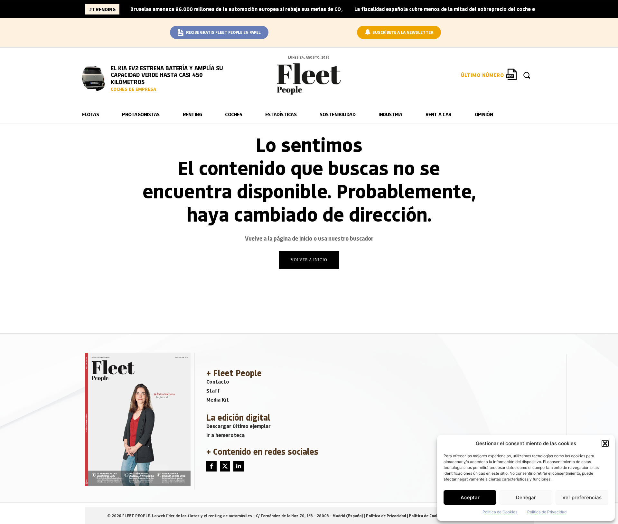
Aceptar (470, 497)
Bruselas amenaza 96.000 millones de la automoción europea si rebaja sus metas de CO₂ (236, 8)
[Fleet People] (309, 79)
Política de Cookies (499, 512)
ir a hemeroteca (225, 435)
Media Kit (217, 399)
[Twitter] (225, 466)
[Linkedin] (238, 466)
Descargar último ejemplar (238, 426)
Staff (213, 390)
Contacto (217, 381)
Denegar (526, 497)
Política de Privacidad (546, 512)
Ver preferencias (582, 497)
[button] (605, 443)
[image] (95, 77)
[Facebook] (211, 466)
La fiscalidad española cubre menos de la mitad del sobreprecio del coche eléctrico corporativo (469, 8)
